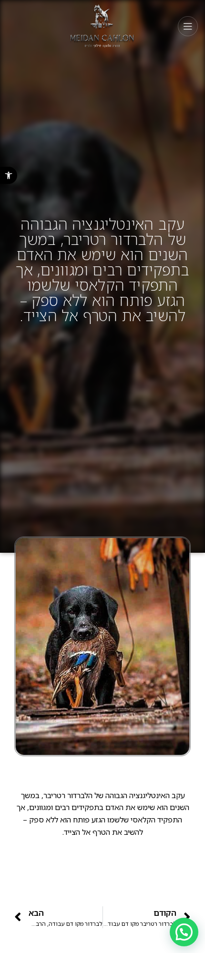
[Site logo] (102, 25)
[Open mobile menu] (188, 26)
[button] (8, 175)
